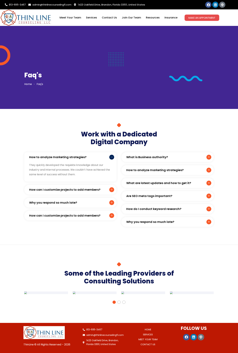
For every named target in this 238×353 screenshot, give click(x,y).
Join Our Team (131, 17)
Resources (153, 17)
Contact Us (109, 17)
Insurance (170, 17)
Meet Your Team (70, 17)
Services (91, 17)
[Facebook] (208, 5)
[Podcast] (222, 5)
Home (28, 84)
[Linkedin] (215, 5)
